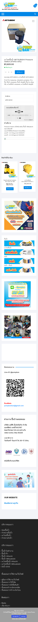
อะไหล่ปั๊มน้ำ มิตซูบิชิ (27, 84)
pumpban (26, 80)
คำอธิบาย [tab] (7, 96)
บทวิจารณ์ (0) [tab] (8, 100)
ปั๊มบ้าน (28, 82)
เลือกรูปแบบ (10, 188)
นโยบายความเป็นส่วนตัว (19, 619)
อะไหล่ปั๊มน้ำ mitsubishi (13, 84)
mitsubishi (20, 80)
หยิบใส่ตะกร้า (20, 72)
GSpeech (31, 119)
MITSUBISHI (14, 77)
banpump (13, 80)
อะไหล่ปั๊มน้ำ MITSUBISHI (26, 77)
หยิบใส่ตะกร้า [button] (28, 187)
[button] (33, 21)
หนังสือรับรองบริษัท (11, 461)
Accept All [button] (15, 616)
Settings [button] (23, 616)
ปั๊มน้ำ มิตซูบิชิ (21, 82)
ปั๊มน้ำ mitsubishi (11, 82)
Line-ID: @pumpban (11, 372)
